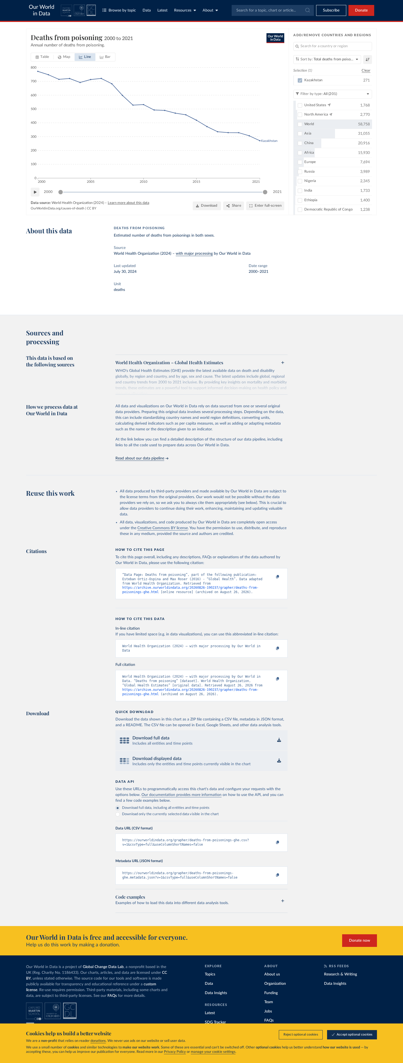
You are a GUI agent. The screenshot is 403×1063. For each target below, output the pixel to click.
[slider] (60, 192)
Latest (162, 10)
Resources (182, 10)
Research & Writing (340, 974)
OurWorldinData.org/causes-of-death (57, 208)
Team (268, 1002)
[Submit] (307, 10)
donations (98, 1041)
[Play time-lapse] (35, 192)
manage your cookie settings (213, 1052)
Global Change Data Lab (103, 967)
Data (147, 10)
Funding (271, 993)
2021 (277, 192)
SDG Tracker (215, 1022)
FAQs (112, 996)
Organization (275, 984)
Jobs (268, 1011)
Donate (361, 10)
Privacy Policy (175, 1052)
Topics (210, 974)
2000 (48, 192)
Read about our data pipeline (139, 458)
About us (272, 974)
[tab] (42, 57)
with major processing (194, 254)
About (208, 10)
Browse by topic (122, 10)
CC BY (91, 208)
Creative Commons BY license (162, 528)
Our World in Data (41, 10)
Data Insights (216, 993)
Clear (366, 70)
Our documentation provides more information (181, 795)
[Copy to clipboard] (272, 577)
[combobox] (273, 10)
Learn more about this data (128, 203)
